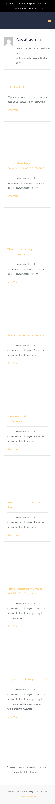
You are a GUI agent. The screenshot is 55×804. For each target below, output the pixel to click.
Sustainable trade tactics (25, 335)
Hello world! (16, 86)
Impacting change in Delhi (27, 679)
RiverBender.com (29, 796)
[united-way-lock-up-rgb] (27, 755)
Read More (12, 110)
